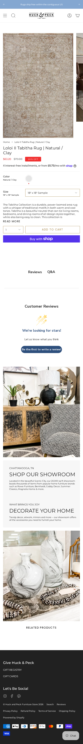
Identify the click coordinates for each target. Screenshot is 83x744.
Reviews (61, 704)
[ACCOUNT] (69, 15)
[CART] (77, 15)
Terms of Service (47, 711)
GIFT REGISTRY (12, 669)
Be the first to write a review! (41, 349)
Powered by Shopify (13, 717)
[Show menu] (5, 15)
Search (50, 704)
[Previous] (4, 4)
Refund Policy (28, 711)
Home (6, 142)
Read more (11, 221)
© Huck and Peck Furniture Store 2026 (23, 704)
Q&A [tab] (51, 272)
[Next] (79, 4)
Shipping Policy (67, 711)
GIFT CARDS (10, 676)
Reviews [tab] (35, 272)
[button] (13, 15)
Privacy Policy (10, 711)
